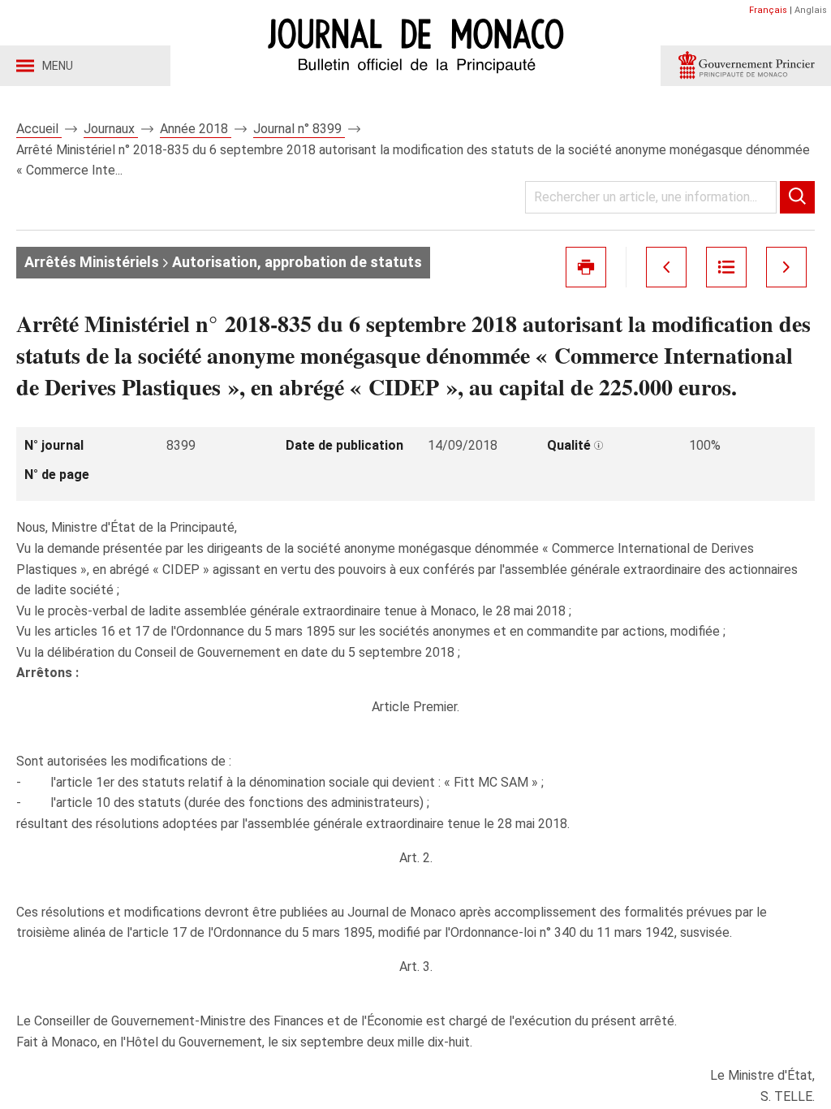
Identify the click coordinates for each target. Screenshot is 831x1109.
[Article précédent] (666, 267)
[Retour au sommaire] (726, 267)
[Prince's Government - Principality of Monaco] (746, 65)
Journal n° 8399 (299, 128)
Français (768, 10)
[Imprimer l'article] (586, 267)
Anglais (810, 10)
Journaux (111, 128)
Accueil (39, 128)
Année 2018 (195, 128)
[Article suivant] (786, 267)
